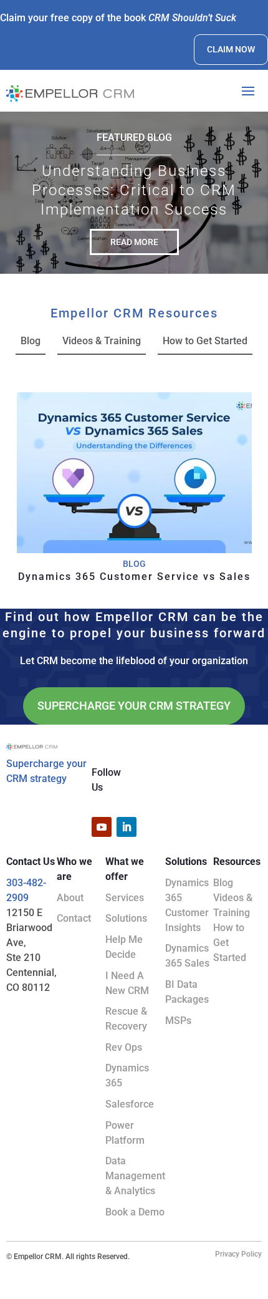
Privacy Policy (238, 1254)
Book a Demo (135, 1212)
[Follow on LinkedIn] (126, 827)
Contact (74, 918)
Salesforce (129, 1104)
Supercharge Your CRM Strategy (134, 705)
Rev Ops (123, 1047)
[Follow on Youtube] (102, 827)
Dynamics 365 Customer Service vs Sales (134, 576)
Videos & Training (101, 341)
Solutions (126, 918)
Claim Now (231, 49)
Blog (31, 341)
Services (124, 898)
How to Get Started (205, 341)
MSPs (178, 1020)
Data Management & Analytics (135, 1176)
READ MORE (134, 242)
